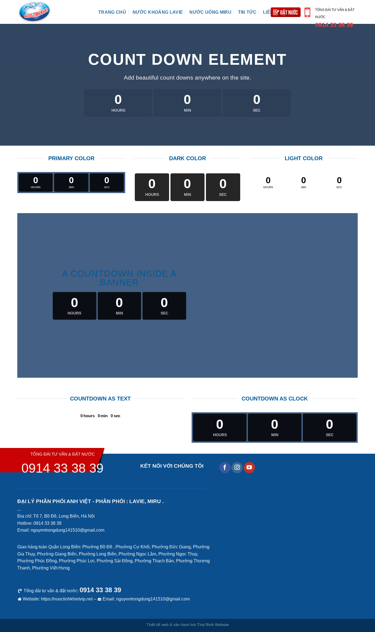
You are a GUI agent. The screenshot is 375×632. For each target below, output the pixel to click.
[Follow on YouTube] (249, 467)
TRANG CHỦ (112, 12)
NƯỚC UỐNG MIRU (210, 12)
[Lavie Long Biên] (53, 12)
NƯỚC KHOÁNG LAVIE (158, 12)
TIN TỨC (247, 12)
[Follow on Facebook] (225, 467)
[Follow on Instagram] (237, 467)
